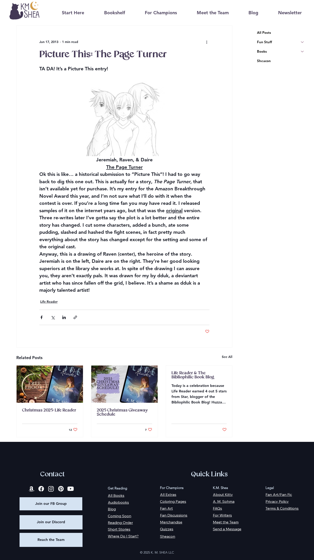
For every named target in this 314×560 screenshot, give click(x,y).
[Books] (302, 51)
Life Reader (48, 302)
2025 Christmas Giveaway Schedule (122, 412)
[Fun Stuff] (302, 42)
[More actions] (206, 42)
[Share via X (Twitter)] (53, 317)
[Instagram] (51, 488)
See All (227, 357)
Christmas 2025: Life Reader (49, 410)
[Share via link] (75, 317)
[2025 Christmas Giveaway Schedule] (124, 384)
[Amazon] (31, 488)
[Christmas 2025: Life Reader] (50, 384)
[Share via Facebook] (41, 317)
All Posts (264, 32)
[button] (114, 12)
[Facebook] (41, 488)
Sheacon (264, 61)
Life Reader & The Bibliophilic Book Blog (192, 375)
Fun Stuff (264, 42)
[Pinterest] (61, 488)
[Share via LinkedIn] (64, 317)
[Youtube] (70, 488)
